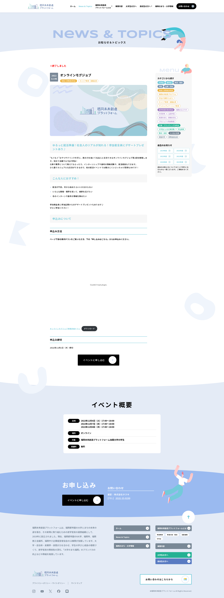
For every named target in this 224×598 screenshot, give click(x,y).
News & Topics (85, 6)
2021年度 (179, 156)
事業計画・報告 (172, 535)
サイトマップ (76, 583)
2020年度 (163, 162)
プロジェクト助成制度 (166, 121)
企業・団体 (169, 86)
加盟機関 (185, 535)
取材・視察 (163, 133)
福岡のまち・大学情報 (164, 6)
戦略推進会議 (173, 137)
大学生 (161, 82)
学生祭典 (181, 129)
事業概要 (160, 535)
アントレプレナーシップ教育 (169, 106)
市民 (160, 86)
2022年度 (163, 156)
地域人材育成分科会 (69, 81)
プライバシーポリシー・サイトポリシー (48, 583)
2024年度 (163, 150)
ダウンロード (89, 328)
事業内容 (119, 6)
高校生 (169, 82)
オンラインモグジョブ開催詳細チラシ (65, 328)
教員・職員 (179, 82)
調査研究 (162, 137)
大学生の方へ (131, 6)
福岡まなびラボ (181, 110)
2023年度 (179, 150)
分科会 (159, 539)
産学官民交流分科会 (166, 110)
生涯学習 (171, 114)
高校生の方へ (145, 6)
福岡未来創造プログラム (167, 94)
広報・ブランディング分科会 (169, 125)
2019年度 (179, 162)
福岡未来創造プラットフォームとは (171, 528)
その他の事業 (174, 133)
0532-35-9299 (122, 498)
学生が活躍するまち (166, 98)
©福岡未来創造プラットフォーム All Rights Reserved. (171, 591)
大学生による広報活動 (166, 129)
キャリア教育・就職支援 (88, 81)
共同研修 (162, 114)
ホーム (73, 6)
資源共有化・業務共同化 (167, 117)
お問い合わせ (183, 6)
